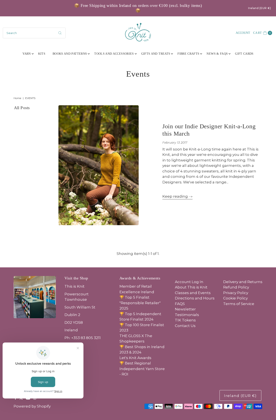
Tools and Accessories (114, 53)
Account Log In (189, 282)
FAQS (180, 304)
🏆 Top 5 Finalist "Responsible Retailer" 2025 (140, 302)
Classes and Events (193, 293)
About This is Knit (191, 287)
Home (17, 98)
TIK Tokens (185, 320)
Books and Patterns (70, 53)
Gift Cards (244, 53)
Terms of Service (238, 304)
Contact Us (185, 326)
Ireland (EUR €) (259, 8)
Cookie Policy (235, 298)
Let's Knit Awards (135, 358)
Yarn (26, 53)
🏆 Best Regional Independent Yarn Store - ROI (142, 368)
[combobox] (34, 33)
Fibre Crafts (188, 53)
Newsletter (185, 309)
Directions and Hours (195, 298)
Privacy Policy (235, 293)
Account (243, 32)
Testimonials (187, 315)
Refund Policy (236, 287)
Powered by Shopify (32, 406)
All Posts (22, 107)
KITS (41, 53)
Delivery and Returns (242, 282)
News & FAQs (217, 53)
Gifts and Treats (155, 53)
